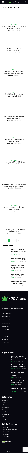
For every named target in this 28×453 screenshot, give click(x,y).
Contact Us (6, 436)
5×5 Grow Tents (5, 339)
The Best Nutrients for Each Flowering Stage (14, 140)
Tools (14, 69)
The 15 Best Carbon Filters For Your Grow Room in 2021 (14, 50)
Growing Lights (14, 47)
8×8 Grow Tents (5, 342)
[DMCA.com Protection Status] (6, 442)
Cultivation (14, 24)
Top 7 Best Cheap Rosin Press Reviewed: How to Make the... (14, 72)
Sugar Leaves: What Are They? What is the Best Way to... (14, 27)
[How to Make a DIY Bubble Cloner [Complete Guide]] (14, 152)
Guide (3, 409)
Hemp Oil (4, 412)
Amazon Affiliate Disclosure (10, 429)
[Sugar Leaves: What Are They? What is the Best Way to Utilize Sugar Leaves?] (14, 17)
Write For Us (6, 427)
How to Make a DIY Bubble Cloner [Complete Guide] (14, 163)
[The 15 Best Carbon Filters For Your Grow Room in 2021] (14, 39)
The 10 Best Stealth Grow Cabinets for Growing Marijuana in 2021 (14, 186)
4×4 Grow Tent (5, 333)
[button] (26, 2)
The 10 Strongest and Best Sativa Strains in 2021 (14, 231)
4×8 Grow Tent (5, 336)
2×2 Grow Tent (5, 329)
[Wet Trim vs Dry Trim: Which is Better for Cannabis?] (14, 107)
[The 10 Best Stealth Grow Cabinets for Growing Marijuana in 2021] (14, 175)
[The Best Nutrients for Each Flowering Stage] (14, 130)
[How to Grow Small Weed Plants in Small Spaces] (14, 198)
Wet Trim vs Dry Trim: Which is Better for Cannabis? (14, 118)
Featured (4, 405)
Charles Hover (10, 30)
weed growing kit (6, 316)
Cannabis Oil (5, 400)
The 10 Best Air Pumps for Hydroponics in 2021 (14, 95)
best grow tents (5, 326)
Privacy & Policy (7, 432)
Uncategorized (5, 419)
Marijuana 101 (14, 115)
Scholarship (6, 434)
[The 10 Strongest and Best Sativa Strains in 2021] (14, 220)
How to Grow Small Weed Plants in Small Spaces (14, 208)
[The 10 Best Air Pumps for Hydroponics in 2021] (14, 85)
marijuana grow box (6, 319)
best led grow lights (6, 313)
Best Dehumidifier (6, 323)
